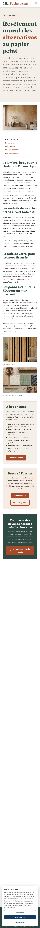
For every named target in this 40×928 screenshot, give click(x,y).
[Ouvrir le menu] (36, 3)
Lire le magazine (20, 503)
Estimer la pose (20, 495)
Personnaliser (20, 922)
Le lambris (9, 143)
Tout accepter (20, 917)
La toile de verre (12, 150)
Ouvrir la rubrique (16, 458)
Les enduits (10, 146)
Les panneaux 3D (12, 153)
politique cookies (9, 907)
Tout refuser (20, 912)
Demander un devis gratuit (21, 550)
